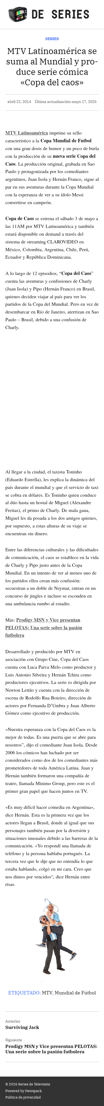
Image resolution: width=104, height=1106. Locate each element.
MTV (47, 993)
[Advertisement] (52, 392)
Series (52, 38)
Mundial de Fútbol (75, 993)
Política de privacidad (23, 1097)
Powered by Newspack (23, 1091)
